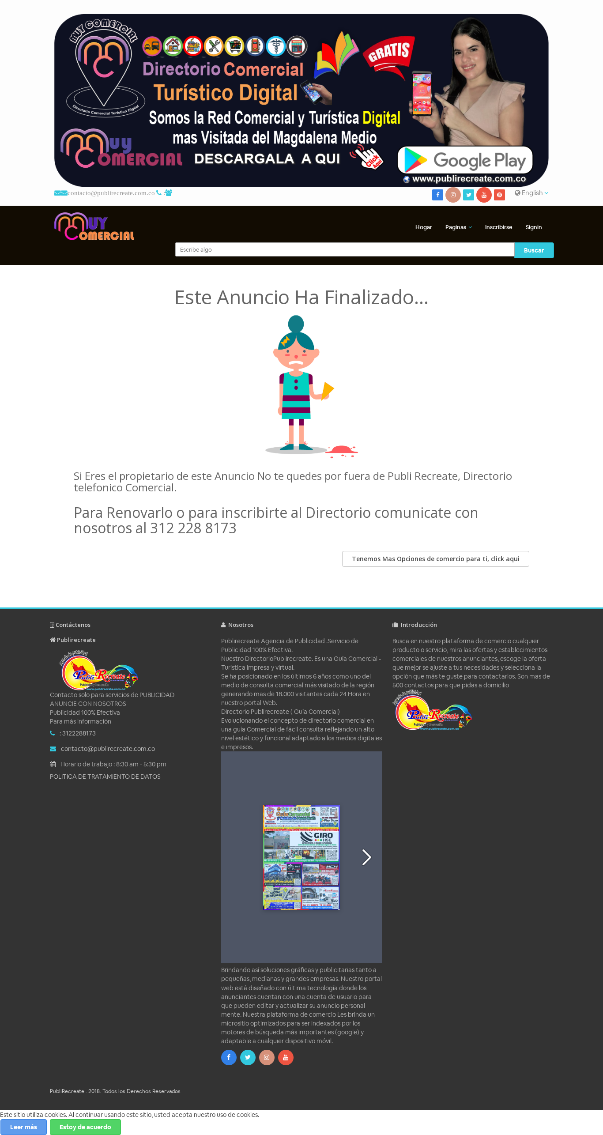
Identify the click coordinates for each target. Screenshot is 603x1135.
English (532, 193)
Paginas (455, 227)
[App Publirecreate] (301, 100)
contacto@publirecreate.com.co (111, 192)
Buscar (534, 250)
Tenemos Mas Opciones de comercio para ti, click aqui (436, 558)
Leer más (23, 1127)
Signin (534, 227)
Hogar (423, 227)
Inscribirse (499, 227)
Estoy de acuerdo (85, 1127)
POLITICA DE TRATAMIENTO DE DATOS (105, 777)
